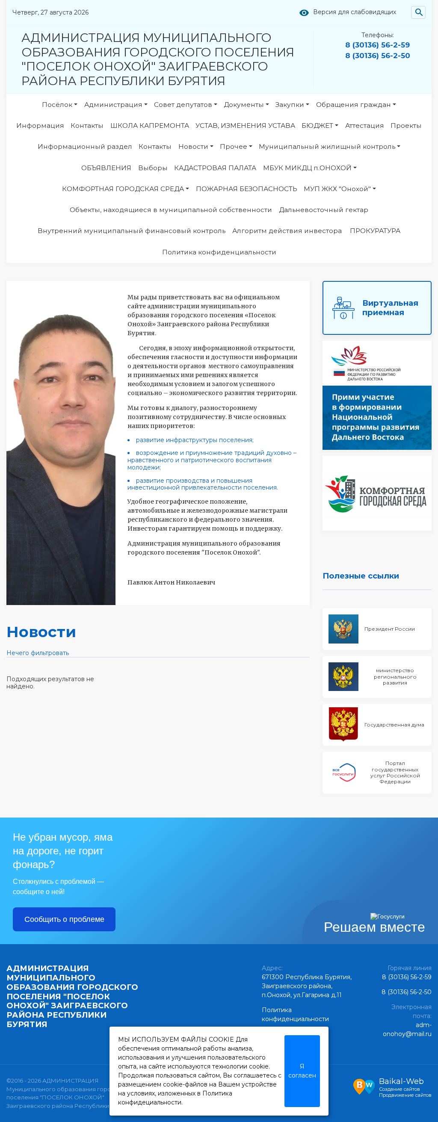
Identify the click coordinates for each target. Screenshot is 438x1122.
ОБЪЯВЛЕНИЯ (106, 168)
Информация (40, 125)
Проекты (406, 125)
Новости (193, 146)
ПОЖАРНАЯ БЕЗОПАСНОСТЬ (246, 189)
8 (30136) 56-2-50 (377, 55)
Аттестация (364, 125)
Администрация (113, 104)
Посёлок (57, 104)
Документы (244, 104)
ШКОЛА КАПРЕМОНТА (149, 125)
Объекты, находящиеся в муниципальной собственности (171, 210)
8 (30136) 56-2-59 (377, 45)
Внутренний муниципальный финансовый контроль (131, 231)
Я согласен (302, 1071)
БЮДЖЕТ (317, 125)
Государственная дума (394, 724)
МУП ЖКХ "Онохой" (337, 189)
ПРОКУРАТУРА (375, 231)
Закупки (289, 104)
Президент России (389, 629)
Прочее (233, 146)
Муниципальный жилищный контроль (327, 146)
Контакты (87, 125)
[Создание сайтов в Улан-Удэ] (364, 1086)
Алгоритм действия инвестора (287, 231)
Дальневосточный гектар (323, 210)
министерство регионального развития (395, 676)
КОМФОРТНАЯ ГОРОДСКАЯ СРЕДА (123, 189)
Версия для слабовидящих (354, 12)
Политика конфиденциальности (219, 252)
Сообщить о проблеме (64, 919)
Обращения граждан (353, 104)
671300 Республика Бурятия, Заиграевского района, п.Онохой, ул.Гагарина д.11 (307, 986)
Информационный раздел (85, 146)
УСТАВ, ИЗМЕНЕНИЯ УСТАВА (245, 125)
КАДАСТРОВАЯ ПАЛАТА (215, 168)
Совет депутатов (183, 104)
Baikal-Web (401, 1081)
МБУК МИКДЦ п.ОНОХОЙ (307, 168)
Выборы (153, 168)
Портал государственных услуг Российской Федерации (395, 772)
